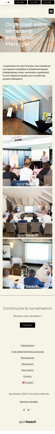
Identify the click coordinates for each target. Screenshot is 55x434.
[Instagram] (28, 410)
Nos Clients (27, 370)
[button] (51, 11)
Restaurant (28, 364)
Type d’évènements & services (27, 351)
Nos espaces (27, 358)
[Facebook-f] (24, 410)
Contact (27, 376)
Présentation (27, 345)
